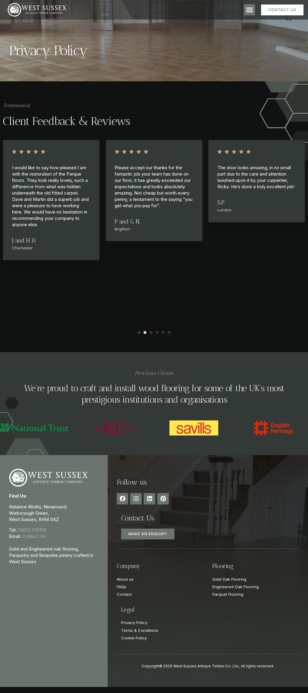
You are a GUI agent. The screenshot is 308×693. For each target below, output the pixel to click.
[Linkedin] (149, 498)
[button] (249, 10)
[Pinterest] (163, 498)
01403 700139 (32, 530)
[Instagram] (136, 498)
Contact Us (34, 536)
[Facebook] (122, 498)
